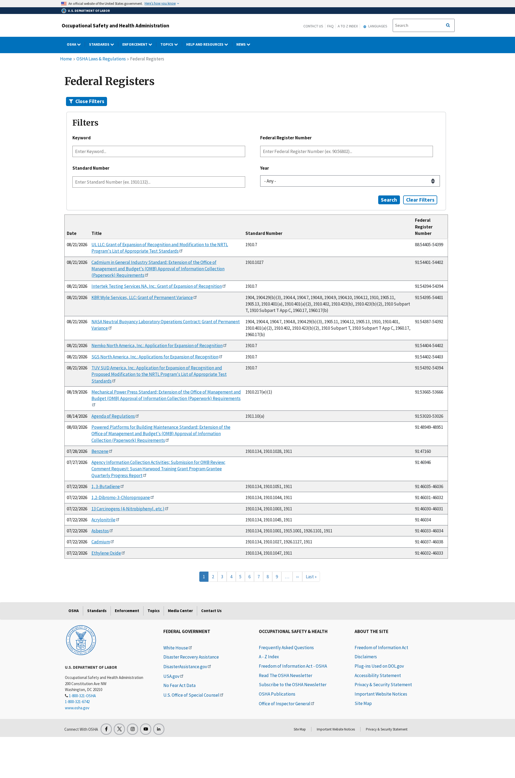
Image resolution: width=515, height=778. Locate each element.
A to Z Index (348, 26)
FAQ (330, 26)
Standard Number (90, 168)
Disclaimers (366, 657)
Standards (99, 44)
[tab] (256, 101)
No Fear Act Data (179, 685)
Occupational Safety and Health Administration (115, 25)
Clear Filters (420, 200)
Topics (167, 44)
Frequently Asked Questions (286, 647)
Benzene (99, 451)
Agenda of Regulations (113, 416)
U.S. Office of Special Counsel (191, 695)
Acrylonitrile (103, 520)
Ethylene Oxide (106, 553)
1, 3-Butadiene (105, 486)
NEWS (241, 44)
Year (264, 168)
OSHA (72, 44)
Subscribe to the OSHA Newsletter (292, 685)
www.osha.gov (77, 707)
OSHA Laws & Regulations (101, 59)
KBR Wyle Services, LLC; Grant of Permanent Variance (142, 297)
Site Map (363, 703)
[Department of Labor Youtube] (145, 729)
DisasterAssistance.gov (185, 667)
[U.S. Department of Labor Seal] (81, 640)
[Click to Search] (448, 25)
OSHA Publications (277, 694)
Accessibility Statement (378, 675)
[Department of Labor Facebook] (106, 729)
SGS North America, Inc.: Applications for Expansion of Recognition (154, 357)
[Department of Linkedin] (158, 729)
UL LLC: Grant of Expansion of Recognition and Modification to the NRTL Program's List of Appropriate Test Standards (159, 248)
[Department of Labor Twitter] (119, 729)
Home (66, 59)
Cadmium (100, 542)
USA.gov (171, 676)
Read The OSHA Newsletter (285, 675)
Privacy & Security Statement (383, 685)
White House (175, 648)
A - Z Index (269, 657)
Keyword (81, 138)
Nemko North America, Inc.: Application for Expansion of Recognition (157, 345)
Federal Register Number (286, 138)
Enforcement (135, 44)
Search (389, 200)
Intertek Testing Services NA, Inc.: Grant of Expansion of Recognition (156, 286)
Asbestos (100, 531)
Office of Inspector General (284, 704)
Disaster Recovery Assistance (191, 657)
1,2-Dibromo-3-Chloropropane (120, 497)
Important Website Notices (381, 694)
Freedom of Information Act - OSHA (293, 666)
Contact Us (313, 26)
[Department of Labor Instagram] (132, 729)
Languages (377, 26)
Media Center (180, 610)
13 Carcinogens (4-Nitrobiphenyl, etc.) (127, 509)
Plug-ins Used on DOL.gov (379, 666)
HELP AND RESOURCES (205, 44)
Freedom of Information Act (381, 647)
